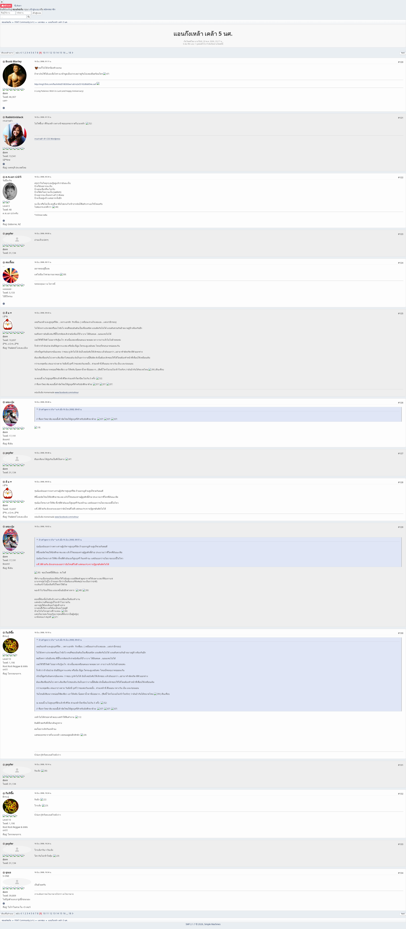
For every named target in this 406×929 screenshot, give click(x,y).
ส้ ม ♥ (9, 313)
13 (54, 52)
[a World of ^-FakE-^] (4, 903)
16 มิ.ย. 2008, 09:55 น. (42, 481)
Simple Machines (212, 924)
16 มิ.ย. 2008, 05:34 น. (42, 177)
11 (47, 52)
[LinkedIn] (4, 108)
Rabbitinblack (14, 117)
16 (64, 52)
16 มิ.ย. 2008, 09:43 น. (42, 313)
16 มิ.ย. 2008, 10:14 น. (42, 764)
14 (57, 52)
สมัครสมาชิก (49, 9)
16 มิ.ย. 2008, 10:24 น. (42, 793)
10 (44, 52)
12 (50, 52)
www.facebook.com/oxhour (67, 392)
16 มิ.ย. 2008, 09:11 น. (42, 262)
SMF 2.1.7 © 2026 (194, 924)
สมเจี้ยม (10, 262)
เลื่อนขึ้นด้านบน (7, 913)
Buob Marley (14, 61)
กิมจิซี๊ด (10, 632)
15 (60, 52)
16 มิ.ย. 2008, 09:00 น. (42, 233)
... (67, 52)
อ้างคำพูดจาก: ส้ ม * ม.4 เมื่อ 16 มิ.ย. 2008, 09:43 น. (60, 409)
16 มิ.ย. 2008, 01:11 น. (42, 61)
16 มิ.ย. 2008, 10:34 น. (42, 872)
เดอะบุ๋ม (10, 402)
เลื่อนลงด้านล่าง (7, 53)
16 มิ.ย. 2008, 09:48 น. (42, 402)
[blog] (4, 303)
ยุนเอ (8, 872)
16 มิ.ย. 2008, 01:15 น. (42, 117)
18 (70, 52)
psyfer (9, 233)
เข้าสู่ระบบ (34, 9)
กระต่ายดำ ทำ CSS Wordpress (47, 138)
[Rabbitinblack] (4, 164)
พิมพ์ (403, 53)
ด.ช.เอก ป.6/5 (13, 177)
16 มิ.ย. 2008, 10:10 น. (42, 632)
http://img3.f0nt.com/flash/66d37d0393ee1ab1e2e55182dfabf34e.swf (65, 84)
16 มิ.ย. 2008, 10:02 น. (42, 526)
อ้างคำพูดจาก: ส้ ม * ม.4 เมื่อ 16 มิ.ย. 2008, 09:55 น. (60, 539)
